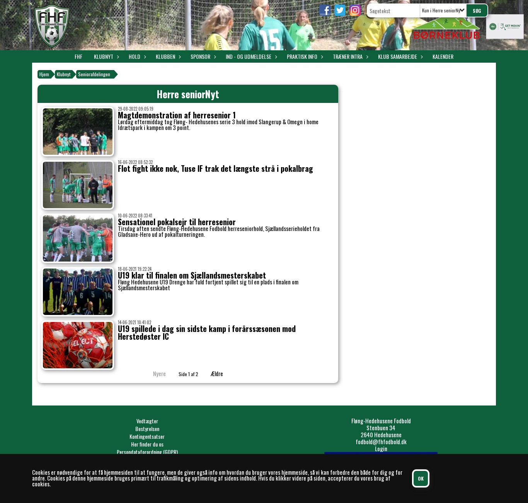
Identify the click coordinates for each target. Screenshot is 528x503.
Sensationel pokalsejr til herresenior (177, 222)
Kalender (443, 56)
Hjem (44, 74)
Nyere (159, 373)
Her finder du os (147, 444)
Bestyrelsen (147, 428)
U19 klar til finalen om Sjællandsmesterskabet (192, 275)
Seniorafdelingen (94, 74)
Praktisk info (302, 56)
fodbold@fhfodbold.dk (381, 441)
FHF (78, 56)
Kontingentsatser (147, 436)
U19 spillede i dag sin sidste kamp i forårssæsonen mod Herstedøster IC (207, 332)
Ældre (217, 373)
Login (381, 448)
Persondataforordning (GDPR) (147, 452)
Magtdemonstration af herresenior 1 (177, 115)
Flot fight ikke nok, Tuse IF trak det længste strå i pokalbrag (215, 168)
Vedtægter (147, 421)
